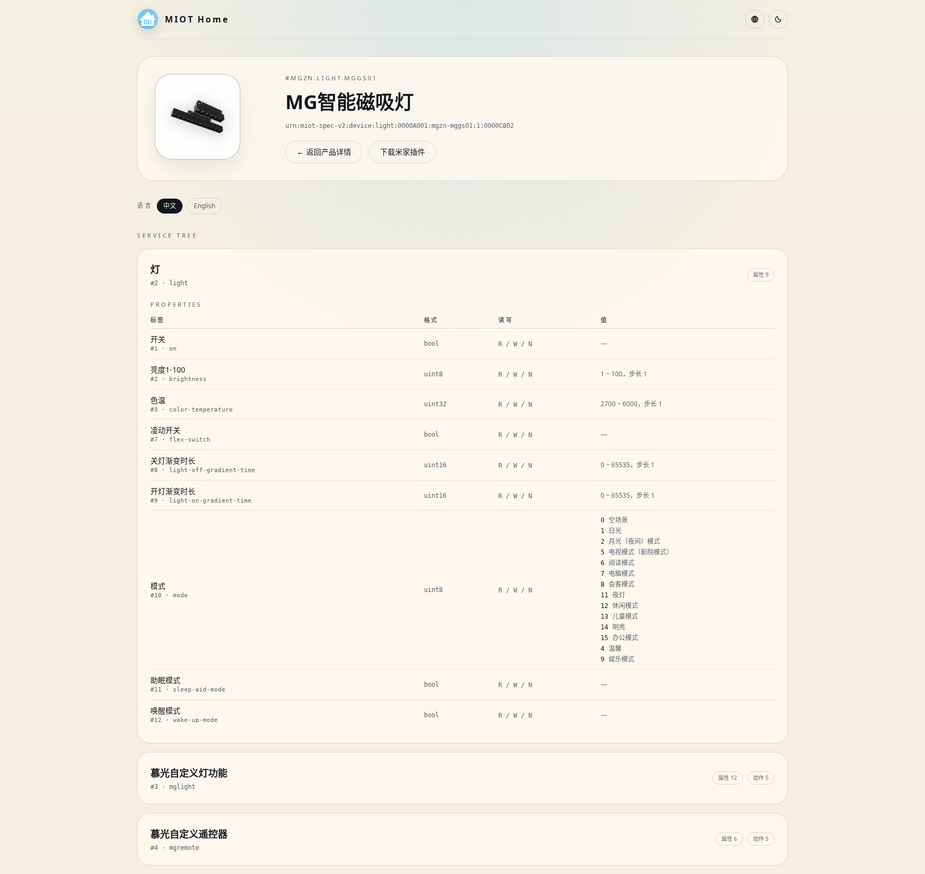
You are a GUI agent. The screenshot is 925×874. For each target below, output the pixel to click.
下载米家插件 (402, 152)
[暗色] (778, 19)
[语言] (754, 19)
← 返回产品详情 (324, 152)
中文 (169, 205)
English (204, 205)
